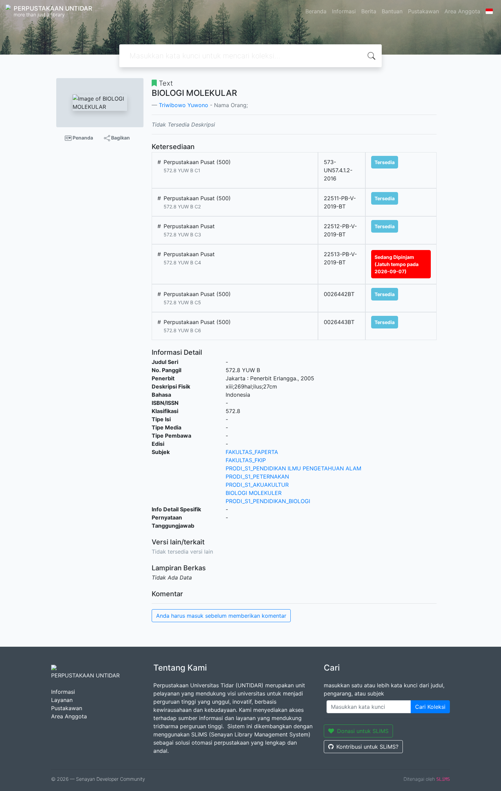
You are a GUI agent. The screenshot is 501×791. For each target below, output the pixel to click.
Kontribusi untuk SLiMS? (367, 746)
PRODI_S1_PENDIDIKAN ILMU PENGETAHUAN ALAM (293, 468)
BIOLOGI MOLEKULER (254, 492)
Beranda (316, 11)
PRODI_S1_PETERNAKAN (257, 476)
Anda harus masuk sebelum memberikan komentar (221, 615)
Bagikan (120, 138)
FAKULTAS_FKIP (246, 460)
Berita (368, 11)
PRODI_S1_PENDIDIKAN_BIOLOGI (268, 501)
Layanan (62, 700)
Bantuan (392, 11)
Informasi (344, 11)
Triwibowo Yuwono (183, 105)
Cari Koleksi (430, 706)
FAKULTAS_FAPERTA (252, 452)
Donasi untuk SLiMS (363, 731)
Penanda (82, 138)
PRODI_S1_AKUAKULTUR (257, 484)
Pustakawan (423, 11)
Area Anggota (462, 11)
